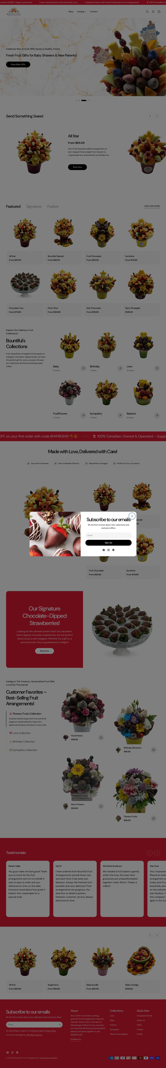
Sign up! (108, 542)
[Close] (132, 516)
